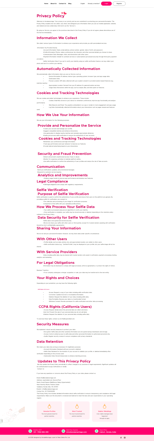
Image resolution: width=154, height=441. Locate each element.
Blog (69, 3)
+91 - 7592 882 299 (40, 432)
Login (106, 3)
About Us (54, 3)
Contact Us (62, 3)
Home (46, 3)
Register (119, 3)
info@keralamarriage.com (76, 432)
